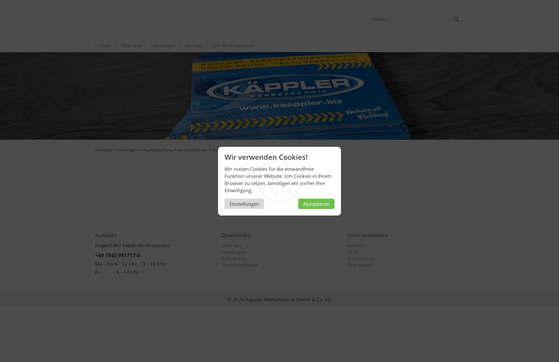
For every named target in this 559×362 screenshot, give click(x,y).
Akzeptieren (316, 204)
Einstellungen (244, 204)
